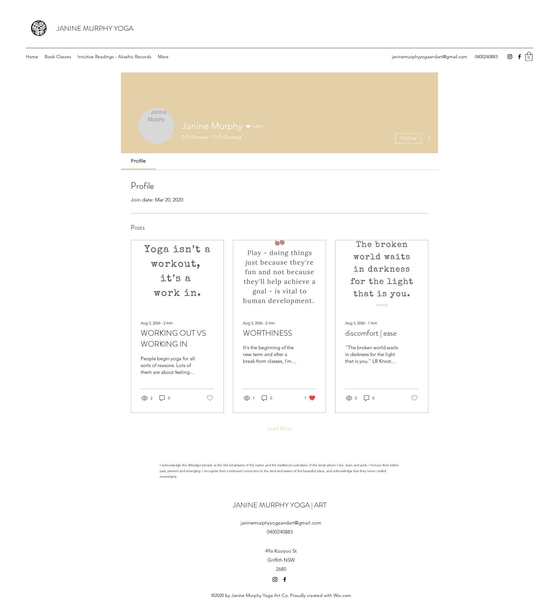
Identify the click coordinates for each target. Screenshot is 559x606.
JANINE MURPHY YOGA (95, 28)
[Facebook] (519, 56)
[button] (529, 56)
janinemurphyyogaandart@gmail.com (429, 57)
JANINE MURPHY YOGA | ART (279, 505)
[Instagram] (510, 56)
